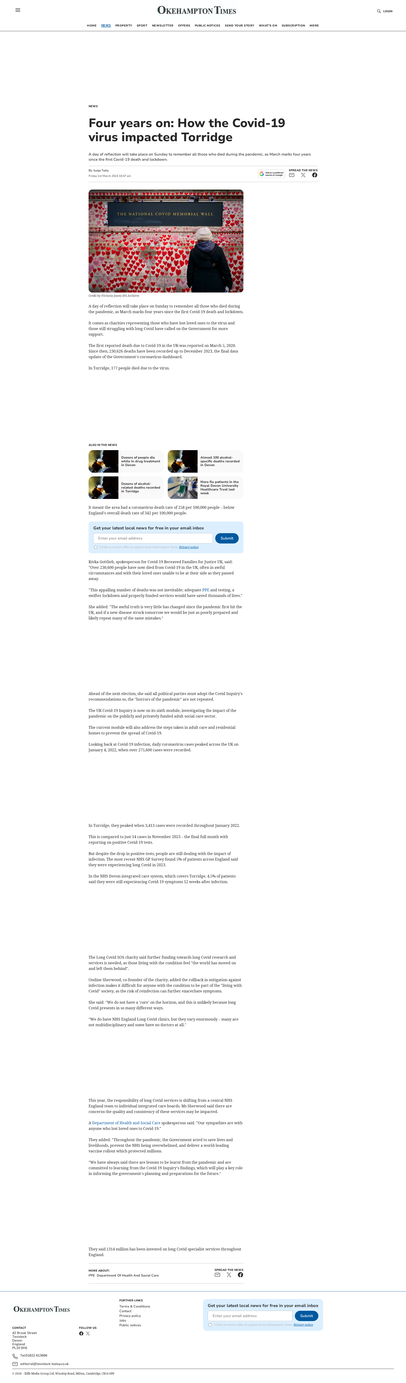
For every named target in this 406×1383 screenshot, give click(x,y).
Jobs (122, 1320)
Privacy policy (130, 1316)
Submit (227, 538)
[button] (17, 10)
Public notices (130, 1325)
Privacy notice (189, 547)
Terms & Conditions (134, 1306)
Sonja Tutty (101, 170)
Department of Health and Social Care (126, 1123)
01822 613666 (36, 1356)
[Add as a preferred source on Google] (271, 174)
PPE (205, 590)
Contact (125, 1311)
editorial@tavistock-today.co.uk (44, 1364)
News (93, 106)
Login (387, 11)
